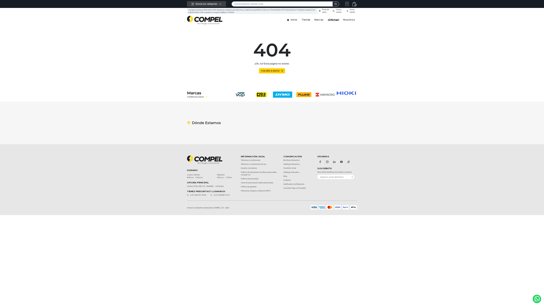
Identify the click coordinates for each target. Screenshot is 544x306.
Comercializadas (195, 97)
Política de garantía (248, 187)
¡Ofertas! (333, 19)
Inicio (294, 19)
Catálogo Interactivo (291, 164)
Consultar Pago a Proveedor (294, 188)
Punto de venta (325, 11)
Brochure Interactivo (291, 160)
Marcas (319, 19)
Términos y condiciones (250, 160)
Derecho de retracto (249, 168)
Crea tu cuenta (339, 11)
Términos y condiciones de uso (253, 164)
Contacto (287, 180)
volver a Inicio (270, 71)
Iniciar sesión (352, 11)
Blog (285, 176)
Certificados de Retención (293, 184)
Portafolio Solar (289, 168)
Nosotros (349, 19)
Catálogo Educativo (291, 172)
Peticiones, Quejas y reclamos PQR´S (256, 191)
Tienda (306, 19)
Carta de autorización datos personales (257, 183)
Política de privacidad (249, 179)
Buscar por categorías (206, 4)
